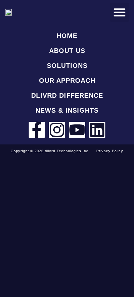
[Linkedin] (97, 130)
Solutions (67, 65)
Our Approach (67, 80)
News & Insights (67, 110)
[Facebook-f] (37, 130)
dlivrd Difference (67, 95)
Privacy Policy (109, 151)
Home (67, 35)
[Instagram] (57, 130)
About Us (67, 50)
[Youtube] (77, 130)
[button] (119, 12)
